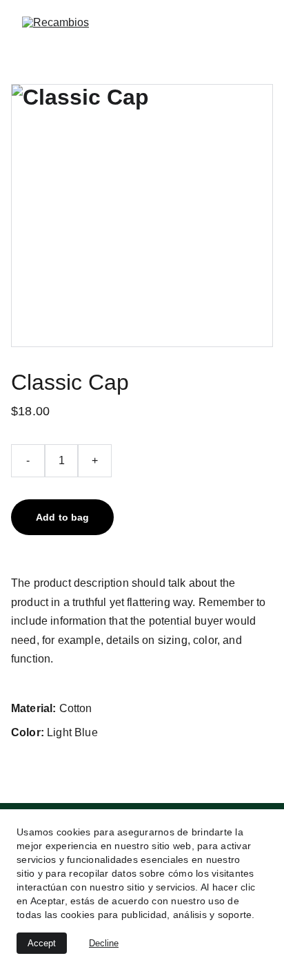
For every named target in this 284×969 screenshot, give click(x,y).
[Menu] (253, 23)
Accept (42, 943)
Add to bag (62, 517)
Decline (104, 943)
